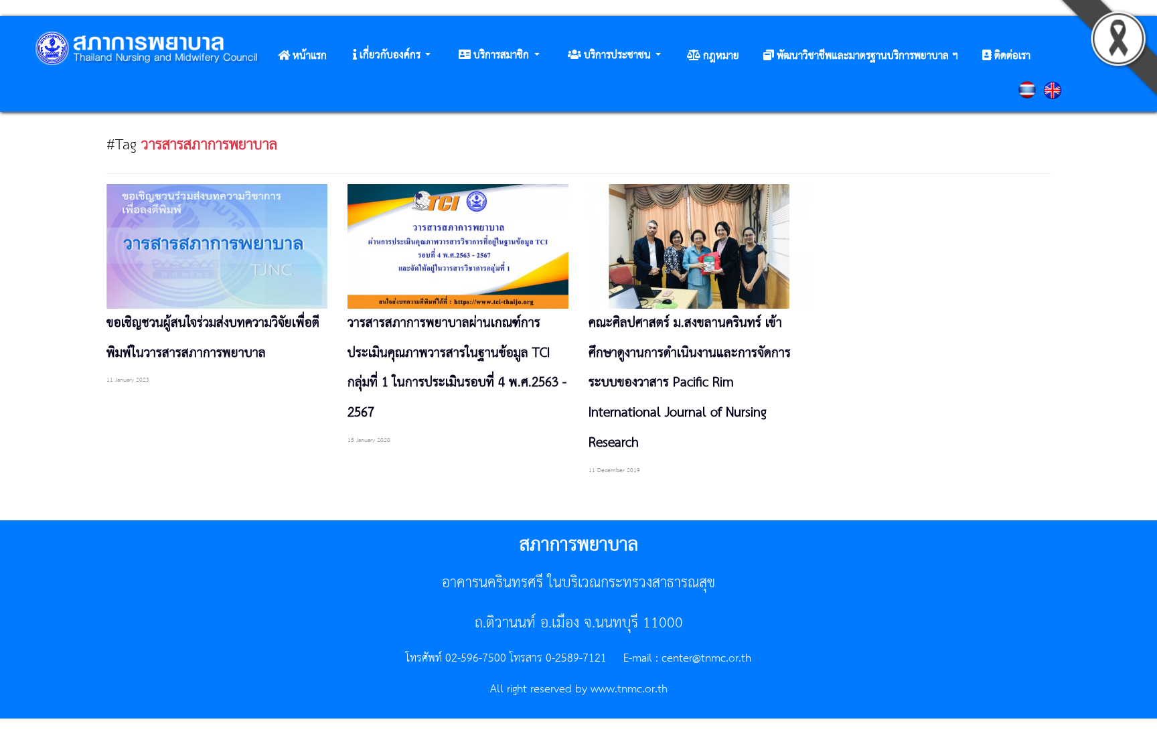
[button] (391, 56)
